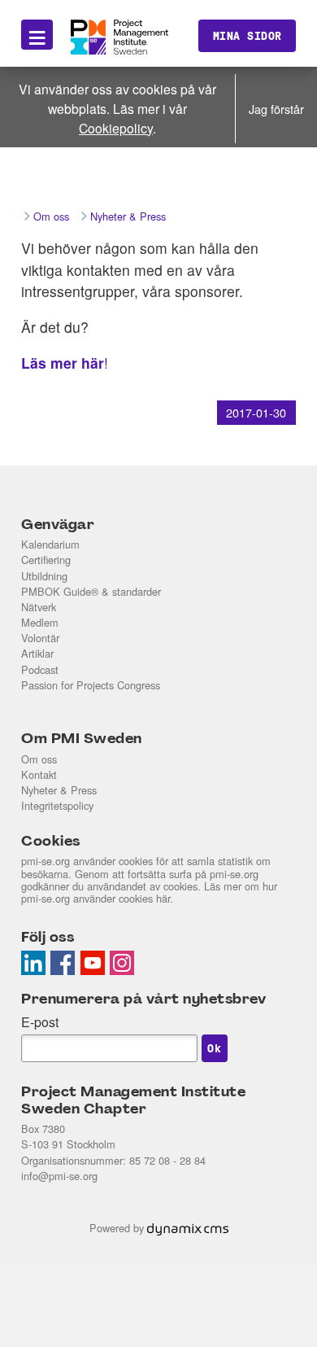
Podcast (40, 669)
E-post (40, 1021)
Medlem (40, 622)
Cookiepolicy (116, 128)
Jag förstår (276, 108)
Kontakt (39, 774)
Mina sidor (247, 35)
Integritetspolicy (57, 805)
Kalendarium (50, 544)
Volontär (40, 637)
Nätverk (38, 606)
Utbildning (44, 576)
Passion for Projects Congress (90, 685)
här (163, 898)
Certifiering (46, 559)
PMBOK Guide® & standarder (91, 591)
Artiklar (37, 653)
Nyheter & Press (59, 790)
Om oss (39, 759)
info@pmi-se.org (59, 1175)
